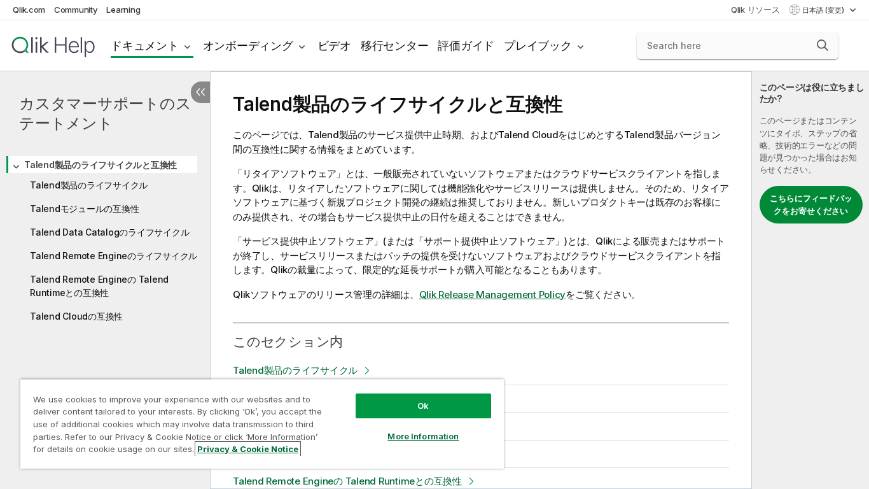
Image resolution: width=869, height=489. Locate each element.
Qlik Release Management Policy (492, 294)
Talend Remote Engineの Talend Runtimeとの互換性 (99, 286)
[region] (262, 424)
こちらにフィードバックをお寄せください (811, 204)
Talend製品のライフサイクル (89, 185)
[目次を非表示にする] (200, 92)
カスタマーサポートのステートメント (105, 113)
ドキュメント (145, 45)
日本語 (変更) (824, 10)
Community (76, 9)
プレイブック (538, 45)
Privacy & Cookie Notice (247, 449)
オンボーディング (248, 45)
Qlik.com (29, 9)
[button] (822, 45)
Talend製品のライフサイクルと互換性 (100, 164)
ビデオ (334, 45)
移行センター (395, 45)
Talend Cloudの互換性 (76, 316)
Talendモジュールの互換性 (84, 208)
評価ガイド (466, 45)
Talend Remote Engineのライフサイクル (113, 255)
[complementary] (810, 280)
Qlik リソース (755, 9)
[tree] (105, 239)
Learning (123, 9)
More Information (423, 436)
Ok (423, 405)
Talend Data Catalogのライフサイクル (109, 232)
